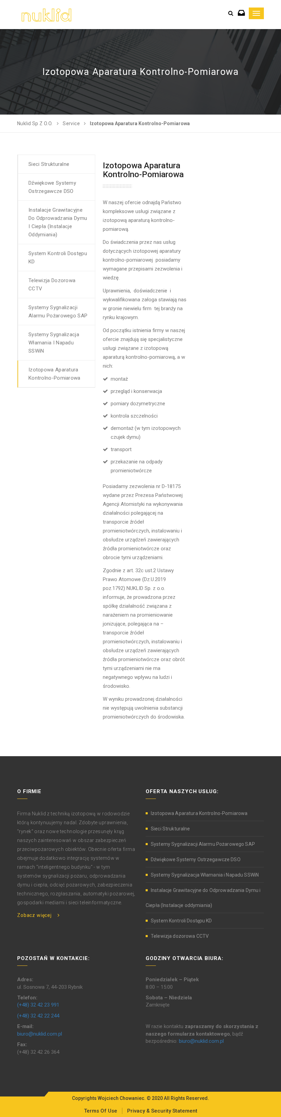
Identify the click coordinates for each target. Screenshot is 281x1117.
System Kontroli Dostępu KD (57, 257)
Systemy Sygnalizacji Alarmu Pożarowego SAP (57, 311)
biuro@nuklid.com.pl (39, 1034)
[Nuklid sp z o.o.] (46, 14)
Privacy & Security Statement (162, 1111)
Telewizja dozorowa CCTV (51, 284)
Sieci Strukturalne (48, 164)
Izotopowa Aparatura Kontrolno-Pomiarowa (54, 374)
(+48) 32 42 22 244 (38, 1016)
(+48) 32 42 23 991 (38, 1005)
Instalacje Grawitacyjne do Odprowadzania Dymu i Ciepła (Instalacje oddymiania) (57, 222)
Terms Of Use (100, 1111)
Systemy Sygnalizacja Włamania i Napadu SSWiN (53, 342)
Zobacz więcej (34, 915)
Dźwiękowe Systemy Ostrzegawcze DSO (52, 187)
